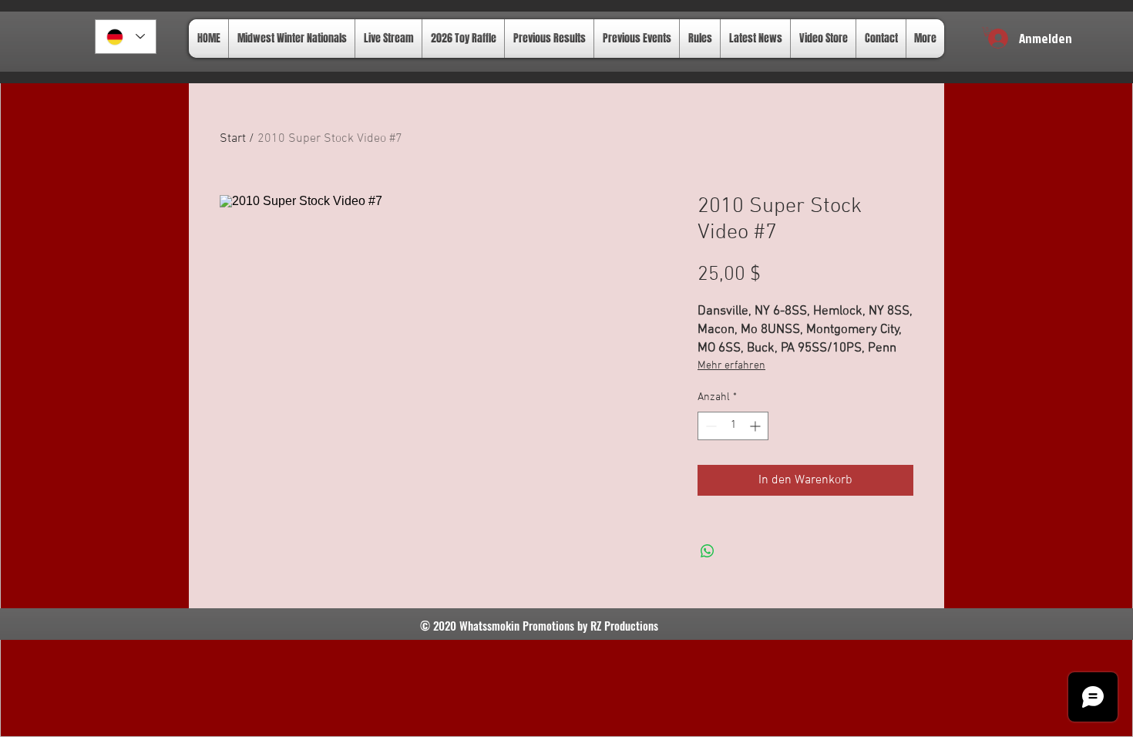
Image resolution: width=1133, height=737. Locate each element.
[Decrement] (709, 425)
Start (233, 138)
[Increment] (756, 425)
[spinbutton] (733, 425)
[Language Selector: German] (125, 36)
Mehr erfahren (731, 365)
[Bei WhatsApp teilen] (707, 551)
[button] (987, 32)
